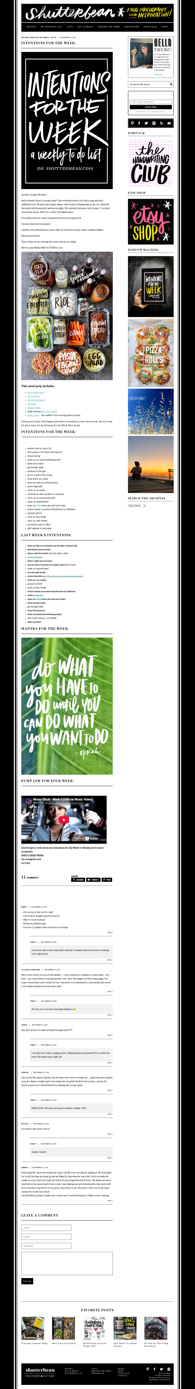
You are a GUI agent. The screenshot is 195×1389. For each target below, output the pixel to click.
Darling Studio (164, 1377)
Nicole (25, 1124)
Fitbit (38, 506)
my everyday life (51, 26)
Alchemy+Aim (165, 1380)
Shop (165, 26)
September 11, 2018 (40, 1167)
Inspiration (132, 26)
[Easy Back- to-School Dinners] (125, 1340)
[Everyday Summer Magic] (32, 1340)
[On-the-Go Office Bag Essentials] (155, 1340)
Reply (110, 932)
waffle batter (33, 415)
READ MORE (158, 74)
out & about (85, 26)
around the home (109, 26)
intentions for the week (35, 37)
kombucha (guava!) (36, 400)
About (121, 1369)
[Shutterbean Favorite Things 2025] (94, 1340)
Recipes (32, 26)
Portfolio (150, 26)
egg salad (31, 404)
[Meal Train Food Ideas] (63, 1340)
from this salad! (49, 412)
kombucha (37, 595)
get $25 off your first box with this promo (62, 576)
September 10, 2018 (39, 907)
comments (30, 877)
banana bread (33, 408)
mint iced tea (33, 396)
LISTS (53, 37)
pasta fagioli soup (35, 393)
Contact (123, 1375)
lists (70, 26)
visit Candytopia (34, 557)
